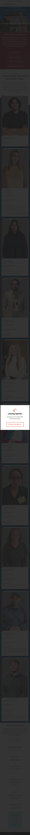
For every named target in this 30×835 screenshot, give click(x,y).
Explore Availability (15, 424)
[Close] (28, 406)
